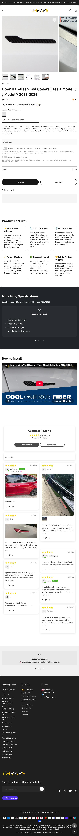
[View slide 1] (36, 340)
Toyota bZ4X (6, 758)
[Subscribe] (42, 789)
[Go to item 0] (5, 77)
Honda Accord (7, 754)
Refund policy (26, 708)
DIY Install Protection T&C (29, 700)
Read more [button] (9, 580)
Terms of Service (27, 705)
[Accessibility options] (74, 825)
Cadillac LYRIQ (7, 748)
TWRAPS (5, 83)
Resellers (25, 711)
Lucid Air (5, 729)
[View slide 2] (38, 340)
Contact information (57, 832)
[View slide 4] (43, 340)
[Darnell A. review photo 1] (58, 495)
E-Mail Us (25, 715)
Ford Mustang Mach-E (9, 734)
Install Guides (26, 693)
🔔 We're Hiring (27, 690)
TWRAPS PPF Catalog (29, 696)
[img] (10, 465)
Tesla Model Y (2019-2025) (9, 713)
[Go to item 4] (29, 77)
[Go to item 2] (13, 77)
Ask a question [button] (52, 444)
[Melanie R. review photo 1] (21, 486)
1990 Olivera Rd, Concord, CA (47, 691)
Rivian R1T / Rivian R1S (8, 691)
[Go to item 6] (45, 77)
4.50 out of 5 (45, 435)
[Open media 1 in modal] (54, 20)
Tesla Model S (6, 723)
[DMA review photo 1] (21, 531)
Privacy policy (28, 832)
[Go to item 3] (21, 77)
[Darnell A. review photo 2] (44, 519)
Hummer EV (6, 695)
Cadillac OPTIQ (7, 751)
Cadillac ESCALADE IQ (9, 745)
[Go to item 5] (37, 77)
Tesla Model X (6, 726)
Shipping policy (47, 832)
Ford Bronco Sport (8, 741)
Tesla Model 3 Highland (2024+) (8, 708)
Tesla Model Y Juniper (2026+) (7, 703)
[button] (6, 506)
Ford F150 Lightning (9, 738)
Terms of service (37, 832)
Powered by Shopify (53, 829)
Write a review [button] (27, 444)
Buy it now (58, 182)
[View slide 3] (41, 340)
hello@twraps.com (53, 662)
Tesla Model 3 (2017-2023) (9, 719)
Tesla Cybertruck (7, 698)
